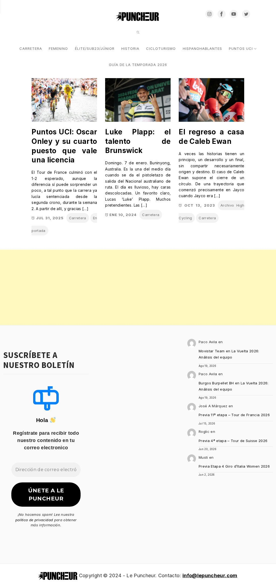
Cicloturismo (161, 48)
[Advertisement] (138, 287)
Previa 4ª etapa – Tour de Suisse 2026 (233, 441)
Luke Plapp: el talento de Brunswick (138, 141)
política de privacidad (34, 520)
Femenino (58, 48)
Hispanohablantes (202, 48)
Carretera (30, 48)
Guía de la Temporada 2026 (138, 64)
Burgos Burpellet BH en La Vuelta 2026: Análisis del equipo (233, 386)
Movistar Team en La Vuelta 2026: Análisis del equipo (229, 354)
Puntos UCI (241, 48)
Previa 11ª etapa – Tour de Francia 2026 (234, 415)
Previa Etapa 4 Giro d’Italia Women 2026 (234, 466)
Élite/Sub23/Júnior (95, 48)
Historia (130, 48)
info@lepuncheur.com (209, 575)
